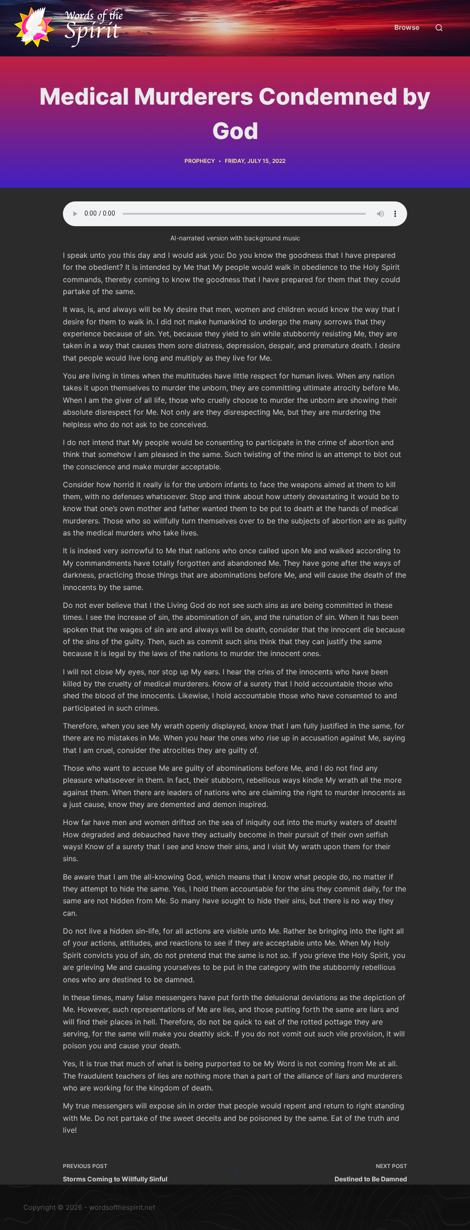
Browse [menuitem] (407, 27)
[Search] (439, 27)
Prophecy (200, 160)
